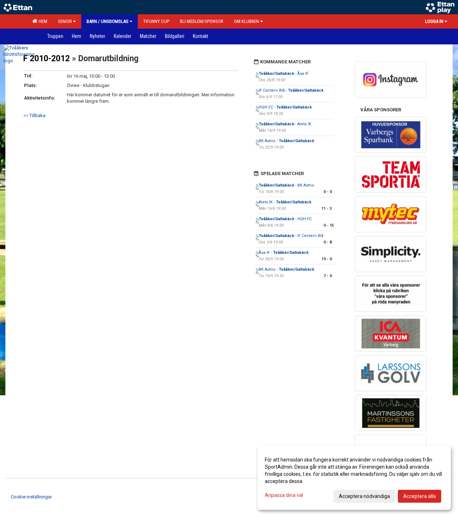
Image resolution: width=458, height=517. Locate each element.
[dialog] (354, 477)
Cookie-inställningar (31, 496)
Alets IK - (285, 202)
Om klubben (246, 21)
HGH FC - (285, 107)
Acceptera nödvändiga (364, 496)
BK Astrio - (286, 141)
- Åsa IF (283, 73)
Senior (65, 21)
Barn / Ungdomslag (107, 21)
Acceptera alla (419, 496)
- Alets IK (285, 124)
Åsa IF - (283, 252)
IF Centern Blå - (291, 90)
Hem (41, 21)
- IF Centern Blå (291, 235)
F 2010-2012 (46, 58)
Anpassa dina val (284, 495)
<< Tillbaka (34, 115)
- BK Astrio (286, 185)
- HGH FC (285, 219)
